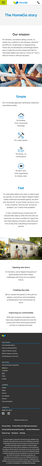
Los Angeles (5, 396)
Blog (3, 373)
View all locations (7, 401)
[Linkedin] (9, 413)
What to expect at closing (9, 353)
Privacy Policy (6, 426)
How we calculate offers (9, 348)
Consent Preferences (32, 429)
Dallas (4, 390)
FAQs (3, 376)
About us (4, 368)
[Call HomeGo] (38, 2)
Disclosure (15, 433)
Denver (4, 393)
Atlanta (4, 388)
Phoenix (4, 399)
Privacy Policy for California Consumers (24, 426)
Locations (5, 370)
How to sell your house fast (10, 365)
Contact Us (5, 407)
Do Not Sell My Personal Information (13, 429)
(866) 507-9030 (7, 410)
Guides (4, 379)
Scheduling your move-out (10, 356)
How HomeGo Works (8, 345)
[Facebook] (3, 413)
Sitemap (22, 433)
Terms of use (6, 433)
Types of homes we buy (9, 351)
